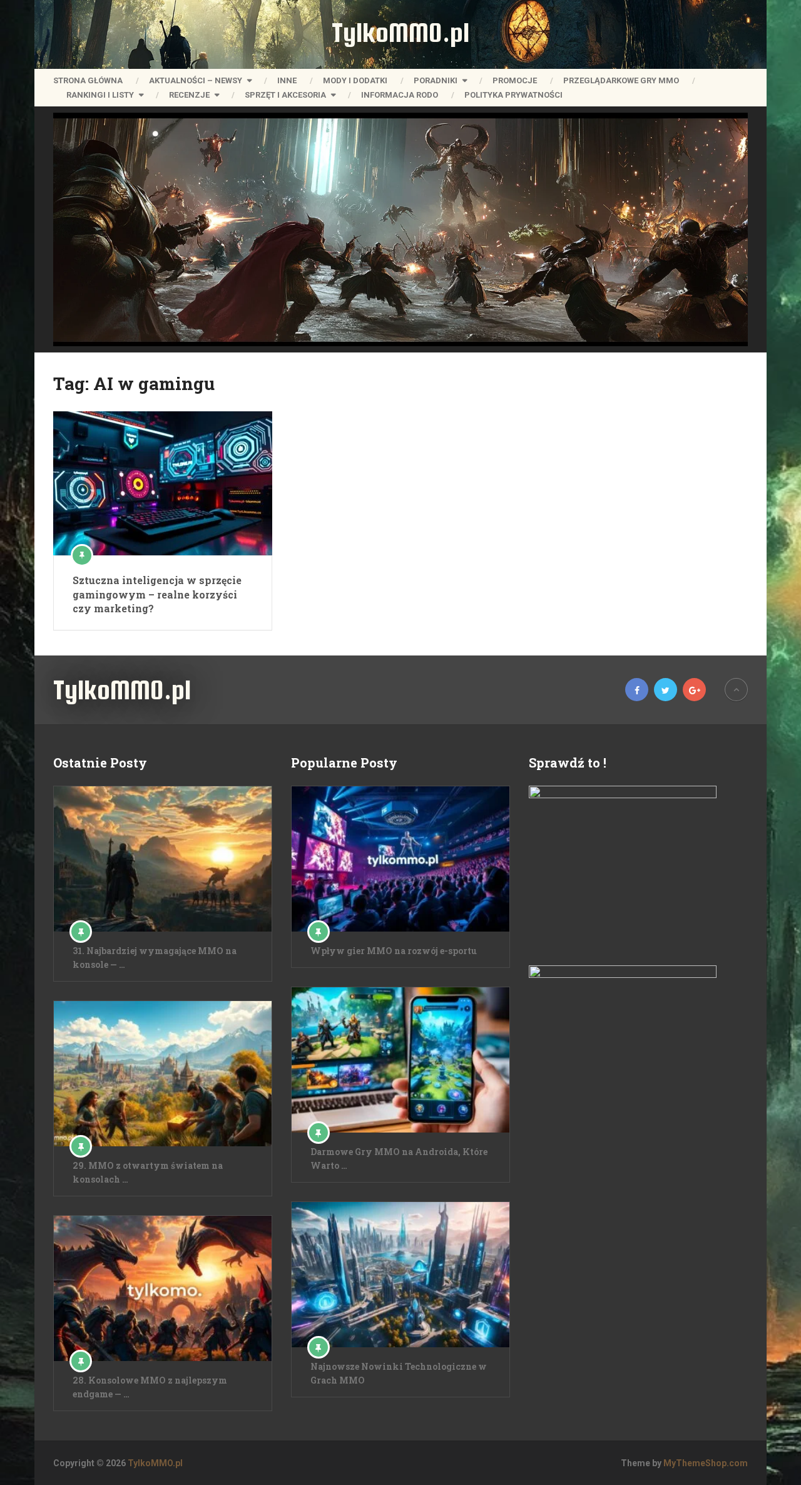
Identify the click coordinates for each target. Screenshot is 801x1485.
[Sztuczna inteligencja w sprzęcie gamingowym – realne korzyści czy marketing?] (162, 483)
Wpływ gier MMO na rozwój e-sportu (393, 951)
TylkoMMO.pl (400, 32)
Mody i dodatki (355, 80)
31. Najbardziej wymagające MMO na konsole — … (155, 957)
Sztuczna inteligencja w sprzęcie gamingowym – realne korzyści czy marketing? (157, 594)
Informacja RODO (399, 95)
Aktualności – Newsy (195, 80)
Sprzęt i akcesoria (285, 95)
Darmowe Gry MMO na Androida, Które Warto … (398, 1158)
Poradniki (435, 80)
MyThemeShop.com (705, 1463)
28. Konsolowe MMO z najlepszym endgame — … (150, 1387)
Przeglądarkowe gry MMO (621, 80)
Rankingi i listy (100, 95)
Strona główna (88, 80)
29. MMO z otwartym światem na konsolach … (148, 1172)
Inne (287, 80)
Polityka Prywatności (513, 95)
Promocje (514, 80)
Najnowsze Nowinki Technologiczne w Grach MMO (398, 1373)
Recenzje (189, 95)
